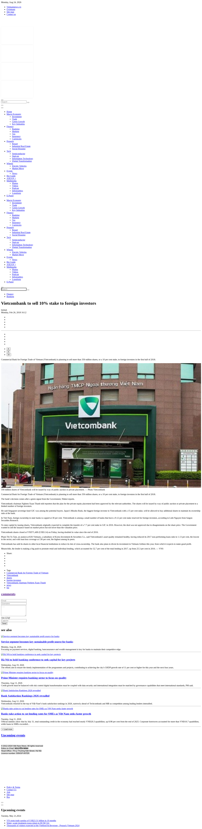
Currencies (16, 139)
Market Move (18, 168)
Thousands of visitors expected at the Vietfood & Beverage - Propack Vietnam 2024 (43, 825)
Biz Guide (11, 176)
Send (4, 623)
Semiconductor (18, 153)
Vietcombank (12, 575)
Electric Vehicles (19, 166)
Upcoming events (13, 735)
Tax (13, 134)
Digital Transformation (22, 161)
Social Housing (18, 149)
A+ (9, 355)
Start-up (15, 156)
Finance (10, 126)
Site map (10, 12)
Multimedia (11, 181)
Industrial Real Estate (21, 146)
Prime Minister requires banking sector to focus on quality (34, 677)
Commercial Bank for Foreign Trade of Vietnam (27, 573)
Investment (17, 116)
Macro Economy (14, 114)
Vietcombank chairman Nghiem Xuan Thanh (26, 583)
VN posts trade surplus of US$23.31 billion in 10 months (31, 820)
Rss (8, 797)
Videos (15, 186)
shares (9, 578)
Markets (15, 131)
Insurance (16, 136)
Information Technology (22, 158)
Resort (15, 144)
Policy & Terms (13, 787)
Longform (16, 193)
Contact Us (11, 790)
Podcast (15, 188)
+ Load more (7, 729)
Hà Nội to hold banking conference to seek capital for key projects (38, 659)
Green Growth (18, 121)
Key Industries (18, 124)
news (9, 585)
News (14, 173)
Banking (16, 129)
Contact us (11, 14)
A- (8, 349)
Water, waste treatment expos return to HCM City (28, 823)
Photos (15, 183)
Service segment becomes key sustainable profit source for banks (37, 641)
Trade (14, 119)
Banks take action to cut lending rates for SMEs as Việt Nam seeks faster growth (46, 713)
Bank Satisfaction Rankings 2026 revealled (25, 695)
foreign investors (14, 580)
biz (8, 587)
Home (9, 111)
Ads (8, 792)
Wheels (10, 163)
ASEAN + (11, 178)
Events (10, 171)
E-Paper (10, 195)
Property (10, 141)
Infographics (17, 191)
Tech (9, 151)
